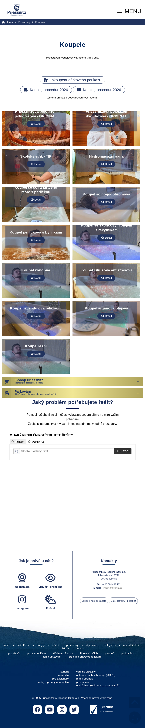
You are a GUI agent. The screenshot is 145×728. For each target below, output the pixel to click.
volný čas (110, 645)
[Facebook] (37, 709)
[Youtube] (49, 709)
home (6, 645)
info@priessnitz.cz (112, 588)
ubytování (91, 645)
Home (16, 10)
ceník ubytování (51, 656)
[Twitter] (74, 709)
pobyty (41, 645)
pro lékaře (14, 653)
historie (65, 648)
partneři (109, 653)
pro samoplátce (36, 653)
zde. (96, 57)
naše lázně (23, 645)
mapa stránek (84, 678)
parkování (127, 653)
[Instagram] (62, 709)
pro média (63, 674)
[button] (129, 11)
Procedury (24, 22)
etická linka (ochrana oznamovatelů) (98, 685)
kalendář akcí (131, 645)
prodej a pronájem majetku (53, 681)
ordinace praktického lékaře (85, 656)
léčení (55, 645)
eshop (80, 648)
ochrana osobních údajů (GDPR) (95, 674)
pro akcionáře (60, 678)
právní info (82, 681)
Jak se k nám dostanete (94, 601)
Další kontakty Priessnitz (123, 601)
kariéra (64, 671)
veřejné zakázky (86, 671)
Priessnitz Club (89, 653)
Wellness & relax (63, 653)
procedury (72, 645)
